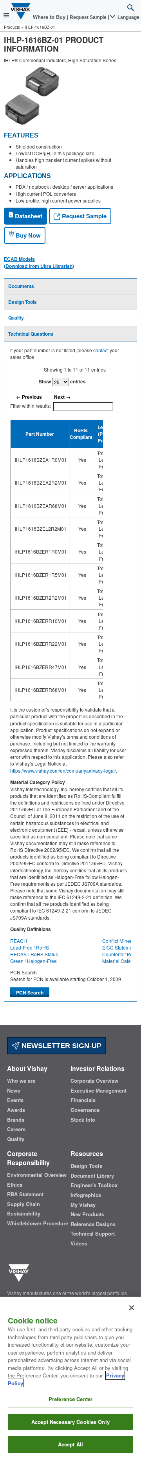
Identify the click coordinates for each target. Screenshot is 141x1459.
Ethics (14, 1184)
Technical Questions (30, 333)
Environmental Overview (37, 1174)
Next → (62, 396)
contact (100, 350)
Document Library (92, 1175)
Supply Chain (23, 1204)
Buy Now (27, 235)
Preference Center (70, 1399)
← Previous (29, 396)
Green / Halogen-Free (33, 960)
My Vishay (83, 1204)
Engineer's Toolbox (94, 1185)
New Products (87, 1214)
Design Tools (22, 301)
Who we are (21, 1080)
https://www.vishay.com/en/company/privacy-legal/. (63, 770)
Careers (16, 1129)
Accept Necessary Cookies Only (70, 1422)
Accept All (70, 1444)
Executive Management (98, 1090)
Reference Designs (93, 1224)
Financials (83, 1100)
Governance (84, 1109)
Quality (16, 317)
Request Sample (83, 216)
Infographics (85, 1195)
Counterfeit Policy (121, 954)
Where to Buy (50, 17)
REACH (18, 940)
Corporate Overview (94, 1080)
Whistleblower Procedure (37, 1223)
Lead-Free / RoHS (29, 947)
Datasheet (27, 216)
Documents (21, 286)
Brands (15, 1119)
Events (15, 1100)
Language (127, 17)
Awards (16, 1109)
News (13, 1090)
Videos (78, 1243)
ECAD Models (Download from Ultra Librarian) (39, 262)
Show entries (62, 381)
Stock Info (82, 1119)
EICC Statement (119, 947)
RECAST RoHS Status (34, 954)
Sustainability (23, 1213)
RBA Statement (25, 1194)
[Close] (131, 1307)
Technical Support (92, 1233)
